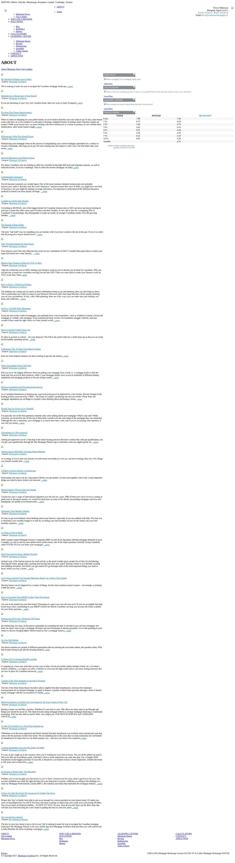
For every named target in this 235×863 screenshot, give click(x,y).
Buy (18, 26)
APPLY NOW (17, 56)
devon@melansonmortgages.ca (214, 15)
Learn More (108, 96)
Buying (19, 43)
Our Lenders (21, 17)
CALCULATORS (19, 34)
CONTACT (16, 53)
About (59, 12)
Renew (19, 31)
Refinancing (21, 46)
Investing (20, 48)
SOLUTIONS (65, 836)
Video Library (22, 51)
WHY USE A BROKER (21, 19)
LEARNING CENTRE (128, 834)
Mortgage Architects (18, 82)
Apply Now (108, 84)
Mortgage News (23, 14)
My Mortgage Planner (18, 819)
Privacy (4, 853)
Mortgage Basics (23, 41)
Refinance (20, 29)
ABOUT (5, 834)
